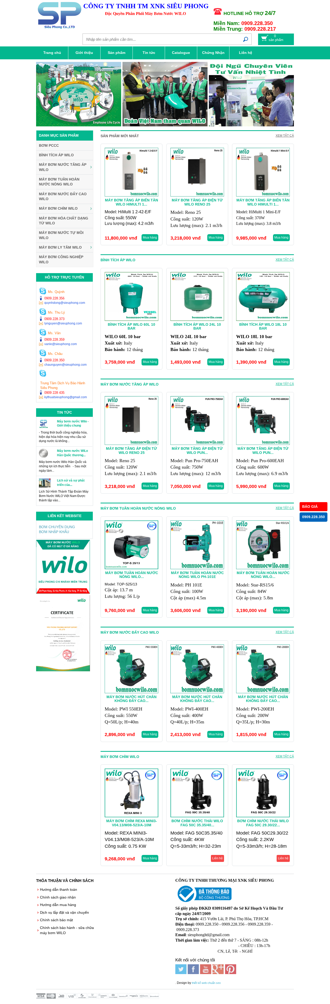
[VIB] (72, 997)
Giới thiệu (84, 53)
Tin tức (149, 53)
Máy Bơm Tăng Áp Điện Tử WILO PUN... (197, 450)
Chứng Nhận (213, 53)
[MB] (62, 997)
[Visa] (41, 997)
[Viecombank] (93, 997)
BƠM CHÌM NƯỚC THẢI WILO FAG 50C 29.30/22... (263, 823)
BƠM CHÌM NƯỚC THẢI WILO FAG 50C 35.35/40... (197, 823)
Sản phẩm (116, 53)
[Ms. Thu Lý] (43, 312)
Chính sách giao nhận (58, 897)
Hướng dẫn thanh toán (58, 889)
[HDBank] (144, 997)
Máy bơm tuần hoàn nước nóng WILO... (263, 575)
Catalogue (181, 53)
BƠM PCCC (49, 145)
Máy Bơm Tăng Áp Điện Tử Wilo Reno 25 (197, 202)
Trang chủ (52, 53)
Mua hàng (150, 237)
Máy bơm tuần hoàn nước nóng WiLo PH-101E (197, 575)
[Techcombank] (113, 997)
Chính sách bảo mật (56, 920)
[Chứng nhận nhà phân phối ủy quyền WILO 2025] (63, 670)
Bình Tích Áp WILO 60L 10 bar (131, 326)
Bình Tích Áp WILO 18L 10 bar (263, 326)
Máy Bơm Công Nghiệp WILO (61, 259)
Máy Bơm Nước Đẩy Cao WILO (63, 196)
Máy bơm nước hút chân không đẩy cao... (131, 699)
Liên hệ (245, 53)
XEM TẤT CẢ (285, 135)
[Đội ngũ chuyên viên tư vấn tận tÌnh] (240, 64)
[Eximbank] (82, 997)
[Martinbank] (134, 997)
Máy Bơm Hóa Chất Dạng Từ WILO (63, 220)
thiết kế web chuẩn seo (206, 982)
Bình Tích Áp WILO (56, 155)
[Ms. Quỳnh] (43, 291)
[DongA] (103, 997)
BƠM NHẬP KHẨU (54, 532)
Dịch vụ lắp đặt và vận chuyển (64, 912)
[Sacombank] (155, 997)
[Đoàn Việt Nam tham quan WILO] (165, 95)
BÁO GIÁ (310, 506)
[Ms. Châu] (43, 353)
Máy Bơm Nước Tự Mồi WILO (61, 235)
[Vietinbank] (124, 997)
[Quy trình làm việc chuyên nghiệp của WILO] (78, 95)
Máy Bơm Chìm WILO (58, 208)
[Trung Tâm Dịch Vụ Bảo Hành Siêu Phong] (43, 373)
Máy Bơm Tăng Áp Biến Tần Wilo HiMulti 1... (131, 202)
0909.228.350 (313, 517)
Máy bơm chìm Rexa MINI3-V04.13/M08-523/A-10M (131, 823)
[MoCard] (51, 997)
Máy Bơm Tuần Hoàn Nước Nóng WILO (59, 181)
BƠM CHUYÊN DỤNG (57, 527)
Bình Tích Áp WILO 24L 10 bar (197, 326)
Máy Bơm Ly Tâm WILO (60, 247)
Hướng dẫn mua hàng (58, 905)
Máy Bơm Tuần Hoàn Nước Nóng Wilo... (131, 575)
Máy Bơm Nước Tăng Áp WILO (62, 167)
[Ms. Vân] (43, 332)
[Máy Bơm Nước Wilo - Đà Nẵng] (63, 592)
